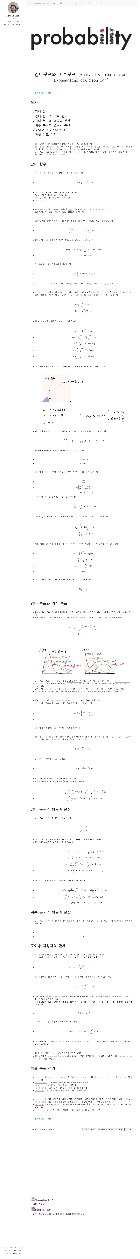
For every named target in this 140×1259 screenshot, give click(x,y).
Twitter (34, 1129)
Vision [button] (75, 3)
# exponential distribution (105, 1129)
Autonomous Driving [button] (41, 3)
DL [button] (67, 3)
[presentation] (49, 173)
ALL (30, 3)
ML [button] (61, 3)
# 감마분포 (119, 1129)
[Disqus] (81, 1166)
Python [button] (90, 3)
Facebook (43, 1129)
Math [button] (55, 3)
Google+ (51, 1129)
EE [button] (82, 3)
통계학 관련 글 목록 (43, 93)
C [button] (97, 3)
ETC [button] (102, 3)
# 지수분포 (128, 1129)
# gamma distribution (89, 1129)
